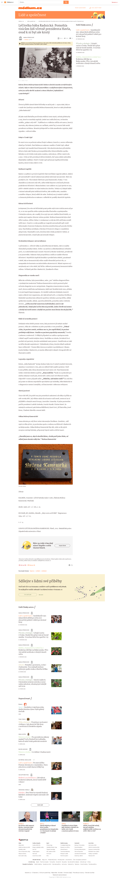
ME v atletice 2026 (51, 851)
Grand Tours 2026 (36, 855)
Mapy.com (44, 859)
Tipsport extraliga (51, 849)
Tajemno (32, 571)
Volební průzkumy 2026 (24, 847)
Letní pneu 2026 (92, 845)
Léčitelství (44, 571)
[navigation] (2, 2)
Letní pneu (64, 864)
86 (72, 38)
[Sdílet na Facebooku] (69, 565)
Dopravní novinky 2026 (93, 849)
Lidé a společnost (82, 30)
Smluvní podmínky (45, 872)
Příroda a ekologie (83, 43)
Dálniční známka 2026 (93, 847)
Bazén (37, 862)
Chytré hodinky (84, 864)
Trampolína (52, 862)
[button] (46, 63)
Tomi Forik (22, 719)
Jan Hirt (34, 849)
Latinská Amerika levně (80, 853)
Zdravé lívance (63, 849)
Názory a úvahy (24, 737)
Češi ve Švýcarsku (79, 851)
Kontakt (60, 872)
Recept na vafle (64, 853)
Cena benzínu (68, 859)
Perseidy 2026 (61, 859)
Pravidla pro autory (78, 872)
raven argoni (23, 749)
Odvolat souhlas (89, 872)
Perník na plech (64, 855)
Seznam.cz (114, 2)
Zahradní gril (83, 862)
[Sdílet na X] (72, 565)
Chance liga (49, 845)
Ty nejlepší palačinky (65, 845)
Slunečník (58, 862)
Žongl (21, 704)
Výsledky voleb (22, 849)
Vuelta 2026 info (36, 845)
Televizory (77, 864)
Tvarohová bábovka (65, 851)
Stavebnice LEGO (47, 864)
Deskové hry (71, 864)
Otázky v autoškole (92, 853)
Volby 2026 (21, 845)
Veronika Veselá (24, 789)
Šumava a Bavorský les (80, 849)
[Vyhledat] (66, 2)
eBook (61, 38)
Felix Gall (34, 853)
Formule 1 (49, 853)
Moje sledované (80, 7)
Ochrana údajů (68, 872)
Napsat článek (62, 545)
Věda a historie (24, 722)
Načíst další (40, 805)
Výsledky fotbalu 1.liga (52, 847)
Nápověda (54, 872)
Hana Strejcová (28, 37)
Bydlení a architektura (27, 778)
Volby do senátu (22, 853)
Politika (21, 792)
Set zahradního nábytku (73, 862)
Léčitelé (38, 571)
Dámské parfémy (56, 864)
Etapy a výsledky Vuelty (38, 847)
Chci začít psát (96, 7)
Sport (21, 707)
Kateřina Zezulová (25, 759)
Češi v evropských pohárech (79, 859)
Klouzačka (64, 862)
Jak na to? (41, 594)
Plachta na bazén (44, 862)
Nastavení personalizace (60, 875)
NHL (48, 855)
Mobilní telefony (38, 864)
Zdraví (21, 665)
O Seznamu (35, 872)
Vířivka (89, 862)
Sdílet (67, 38)
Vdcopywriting (24, 774)
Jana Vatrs (22, 734)
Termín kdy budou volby (24, 851)
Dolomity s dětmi (79, 855)
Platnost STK (91, 855)
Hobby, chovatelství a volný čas (88, 57)
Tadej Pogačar (35, 851)
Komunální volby (23, 855)
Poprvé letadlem (79, 847)
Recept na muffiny (65, 847)
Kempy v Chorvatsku (79, 845)
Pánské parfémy (92, 864)
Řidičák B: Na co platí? (93, 851)
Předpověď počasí (52, 859)
